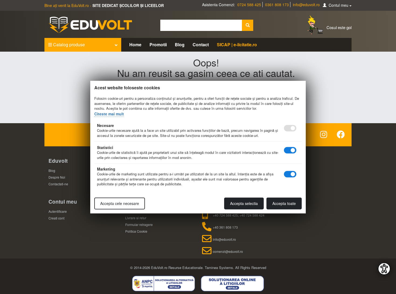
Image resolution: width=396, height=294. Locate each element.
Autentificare (57, 211)
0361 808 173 (277, 4)
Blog (180, 44)
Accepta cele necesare (119, 203)
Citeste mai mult (109, 113)
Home (135, 44)
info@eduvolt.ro (306, 4)
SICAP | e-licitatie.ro (237, 44)
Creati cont (56, 218)
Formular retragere (139, 224)
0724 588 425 (249, 4)
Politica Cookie (136, 231)
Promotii (158, 44)
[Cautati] (247, 25)
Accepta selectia (244, 203)
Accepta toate (284, 203)
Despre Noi (56, 177)
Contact (201, 44)
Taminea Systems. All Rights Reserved (235, 267)
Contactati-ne (58, 184)
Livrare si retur (135, 217)
